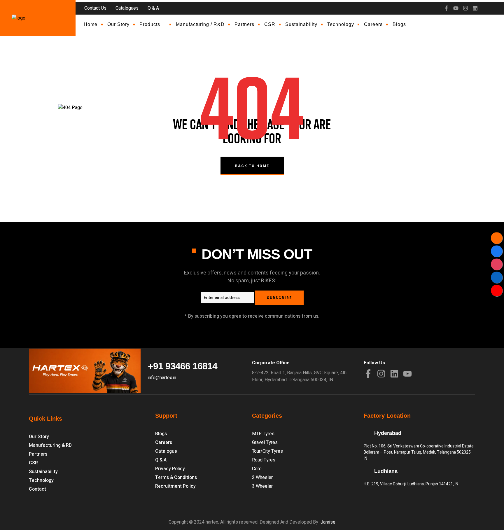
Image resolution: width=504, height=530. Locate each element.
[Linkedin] (475, 8)
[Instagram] (465, 8)
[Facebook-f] (446, 8)
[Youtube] (456, 8)
